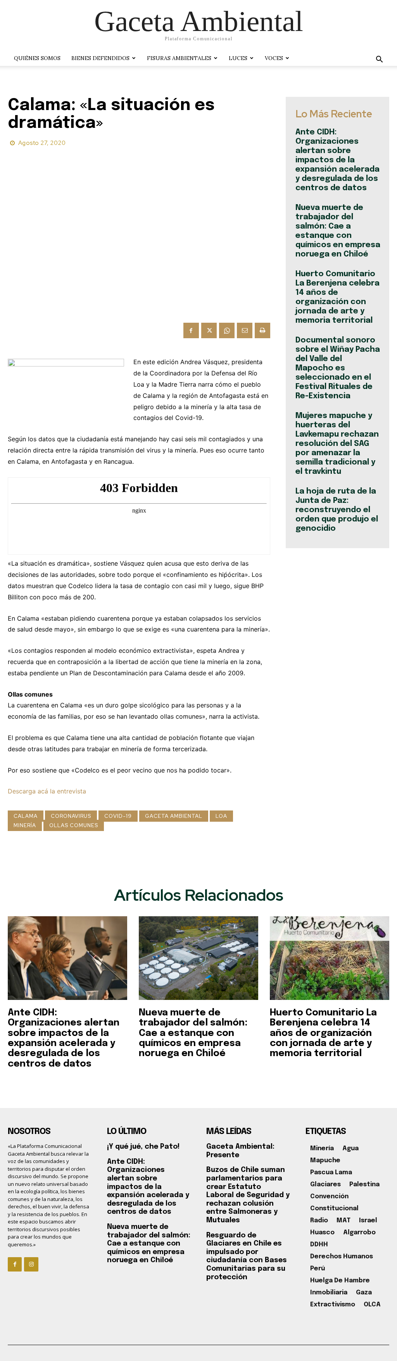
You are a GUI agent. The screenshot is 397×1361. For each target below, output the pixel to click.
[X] (209, 330)
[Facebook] (191, 330)
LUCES (238, 58)
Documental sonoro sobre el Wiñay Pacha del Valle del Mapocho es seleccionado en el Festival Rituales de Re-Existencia (337, 368)
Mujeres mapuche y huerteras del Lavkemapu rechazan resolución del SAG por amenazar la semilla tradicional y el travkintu (337, 444)
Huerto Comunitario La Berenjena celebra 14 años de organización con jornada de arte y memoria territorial (323, 1033)
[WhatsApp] (227, 330)
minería (25, 825)
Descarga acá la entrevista (47, 791)
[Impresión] (262, 330)
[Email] (244, 330)
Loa (221, 816)
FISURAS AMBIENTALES (179, 58)
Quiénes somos (37, 58)
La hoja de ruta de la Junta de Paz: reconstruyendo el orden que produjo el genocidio (336, 510)
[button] (379, 60)
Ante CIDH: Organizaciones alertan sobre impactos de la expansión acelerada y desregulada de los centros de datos (337, 160)
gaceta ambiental (173, 816)
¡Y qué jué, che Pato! (143, 1146)
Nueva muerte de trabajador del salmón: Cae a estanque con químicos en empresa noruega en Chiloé (193, 1033)
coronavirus (71, 816)
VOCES (274, 58)
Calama (26, 816)
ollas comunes (73, 825)
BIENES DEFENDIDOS (100, 58)
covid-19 (118, 816)
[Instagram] (31, 1264)
